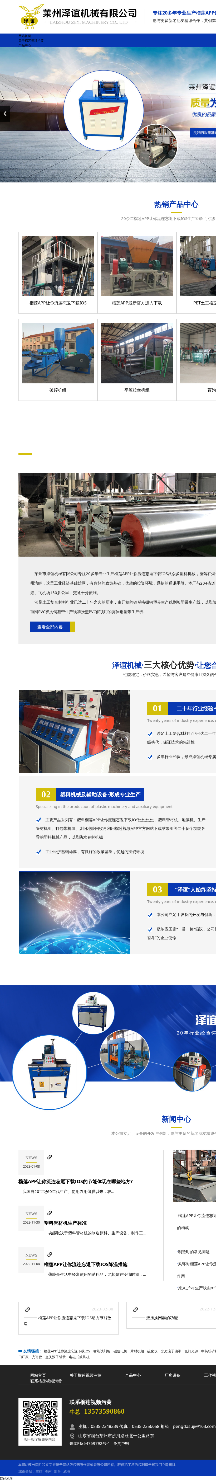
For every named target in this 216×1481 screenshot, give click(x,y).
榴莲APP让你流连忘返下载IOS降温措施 (85, 1264)
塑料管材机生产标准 (65, 1223)
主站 (39, 1471)
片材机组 (137, 1351)
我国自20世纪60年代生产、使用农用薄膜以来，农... (66, 1191)
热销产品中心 (176, 204)
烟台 (57, 1471)
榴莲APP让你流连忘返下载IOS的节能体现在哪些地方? (75, 1181)
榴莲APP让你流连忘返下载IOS (58, 303)
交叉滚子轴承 (171, 1351)
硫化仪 (152, 1351)
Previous (5, 114)
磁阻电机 (120, 1351)
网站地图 (6, 1478)
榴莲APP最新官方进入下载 (137, 303)
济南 (48, 1471)
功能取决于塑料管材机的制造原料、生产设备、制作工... (95, 1232)
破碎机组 (58, 390)
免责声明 (121, 1443)
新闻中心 (176, 1119)
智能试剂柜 (101, 1351)
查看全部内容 (50, 627)
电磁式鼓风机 (79, 1357)
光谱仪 (37, 1357)
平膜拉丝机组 (137, 390)
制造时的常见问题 (194, 1251)
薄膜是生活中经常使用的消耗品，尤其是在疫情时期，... (95, 1274)
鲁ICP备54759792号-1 (90, 1443)
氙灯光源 (191, 1351)
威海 (66, 1471)
